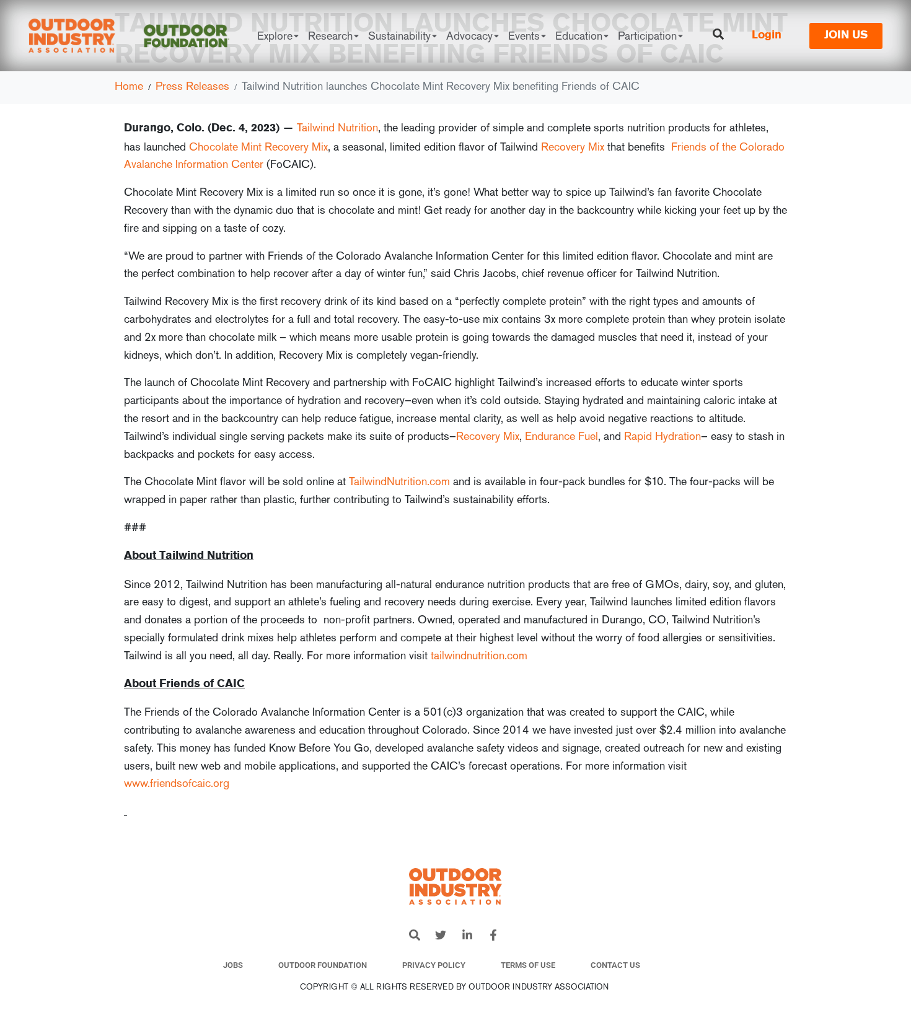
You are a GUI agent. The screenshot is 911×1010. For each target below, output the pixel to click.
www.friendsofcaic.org (176, 782)
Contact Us (615, 965)
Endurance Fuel (561, 435)
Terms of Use (528, 965)
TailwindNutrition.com (399, 481)
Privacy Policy (433, 965)
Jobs (233, 965)
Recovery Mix (572, 146)
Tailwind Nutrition (337, 127)
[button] (681, 965)
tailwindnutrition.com (479, 655)
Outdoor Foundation (322, 965)
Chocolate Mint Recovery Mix (258, 146)
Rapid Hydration (662, 435)
